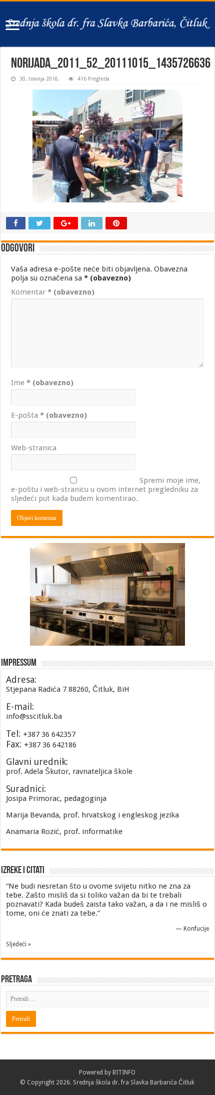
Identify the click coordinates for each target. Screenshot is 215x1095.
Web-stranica (33, 447)
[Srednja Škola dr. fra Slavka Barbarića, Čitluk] (107, 24)
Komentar (52, 292)
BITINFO (124, 1072)
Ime (42, 382)
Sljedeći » (18, 944)
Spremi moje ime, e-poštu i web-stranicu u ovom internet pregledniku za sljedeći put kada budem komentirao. (105, 489)
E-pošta (49, 415)
